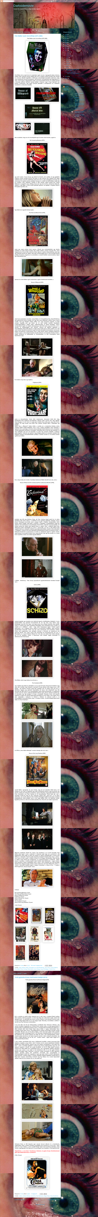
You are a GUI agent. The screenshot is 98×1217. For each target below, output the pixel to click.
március (68, 63)
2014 (66, 76)
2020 (66, 40)
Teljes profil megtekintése (66, 89)
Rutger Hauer (47, 1196)
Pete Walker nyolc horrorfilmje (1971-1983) (28, 36)
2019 (66, 42)
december (68, 52)
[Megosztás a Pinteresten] (51, 965)
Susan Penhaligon (45, 969)
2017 (66, 46)
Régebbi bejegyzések (54, 1199)
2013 (66, 78)
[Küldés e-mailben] (45, 965)
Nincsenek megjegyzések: (37, 965)
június (67, 59)
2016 (66, 48)
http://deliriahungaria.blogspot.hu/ (79, 108)
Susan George (37, 969)
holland (24, 1196)
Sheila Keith (30, 969)
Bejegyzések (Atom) (40, 1204)
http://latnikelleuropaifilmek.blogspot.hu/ (79, 112)
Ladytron (77, 97)
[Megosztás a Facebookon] (50, 965)
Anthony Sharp (25, 967)
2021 (66, 38)
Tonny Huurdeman (54, 1196)
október (68, 54)
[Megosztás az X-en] (48, 965)
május (67, 61)
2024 (66, 34)
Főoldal (36, 1199)
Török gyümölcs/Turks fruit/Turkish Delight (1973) (31, 977)
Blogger (55, 1214)
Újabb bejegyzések (20, 1199)
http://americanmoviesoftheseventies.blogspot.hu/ (79, 104)
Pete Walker (17, 969)
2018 (66, 44)
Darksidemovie (23, 5)
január (67, 67)
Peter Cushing (24, 969)
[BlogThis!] (47, 965)
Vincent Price (52, 969)
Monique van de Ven (31, 1196)
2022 (66, 36)
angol (20, 967)
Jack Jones (47, 967)
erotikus (20, 1196)
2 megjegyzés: (34, 1193)
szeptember (69, 55)
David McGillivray (40, 967)
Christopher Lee (32, 967)
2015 (66, 50)
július (67, 57)
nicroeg (66, 86)
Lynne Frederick (54, 967)
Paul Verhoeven (39, 1196)
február (68, 65)
